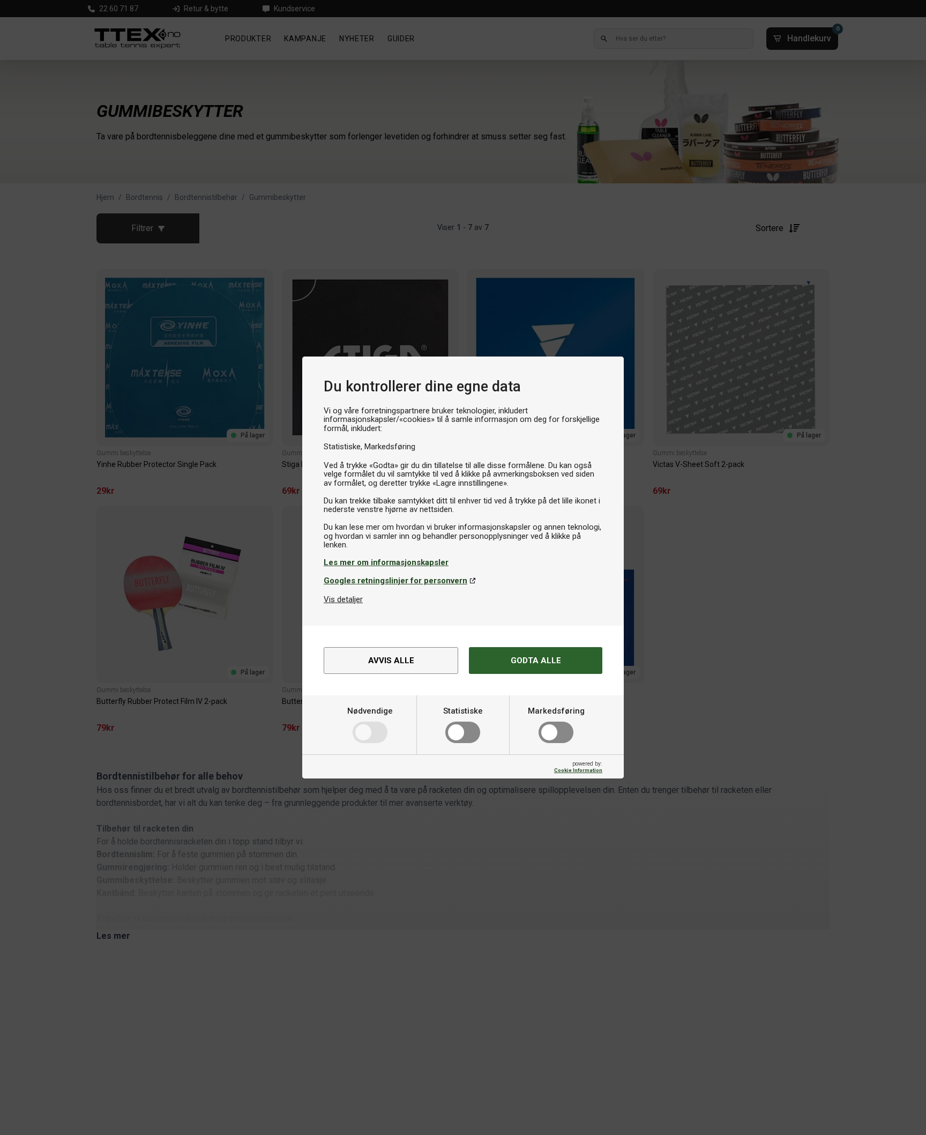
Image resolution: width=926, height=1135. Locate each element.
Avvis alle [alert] (391, 660)
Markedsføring (556, 711)
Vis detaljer (343, 599)
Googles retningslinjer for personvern (395, 580)
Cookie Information (578, 770)
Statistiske (463, 711)
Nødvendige (370, 711)
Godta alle (536, 660)
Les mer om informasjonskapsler (386, 562)
